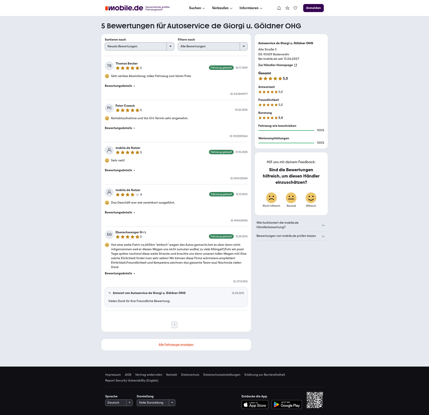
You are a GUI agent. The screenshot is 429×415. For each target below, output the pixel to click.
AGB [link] (128, 375)
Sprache (111, 396)
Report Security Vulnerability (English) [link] (131, 380)
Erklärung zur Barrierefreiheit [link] (264, 375)
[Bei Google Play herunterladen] (287, 404)
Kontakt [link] (171, 375)
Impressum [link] (113, 375)
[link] (287, 8)
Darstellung (145, 396)
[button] (176, 86)
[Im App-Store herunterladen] (256, 404)
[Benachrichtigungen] (279, 8)
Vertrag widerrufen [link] (148, 375)
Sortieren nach (115, 40)
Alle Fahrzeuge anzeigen (176, 344)
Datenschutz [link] (190, 375)
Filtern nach (186, 40)
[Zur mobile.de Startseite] (141, 8)
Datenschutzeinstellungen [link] (221, 375)
